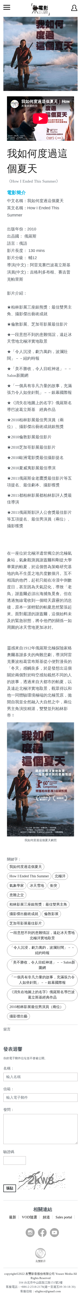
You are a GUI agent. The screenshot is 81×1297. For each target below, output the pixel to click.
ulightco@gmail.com (48, 1291)
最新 (12, 1217)
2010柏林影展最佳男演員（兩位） (36, 1007)
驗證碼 (8, 1152)
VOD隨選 (29, 1217)
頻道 (46, 1217)
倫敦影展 (51, 914)
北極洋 (60, 876)
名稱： (8, 1068)
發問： (8, 1110)
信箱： (8, 1089)
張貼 (9, 1188)
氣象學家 (16, 885)
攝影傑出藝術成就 (23, 914)
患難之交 (16, 895)
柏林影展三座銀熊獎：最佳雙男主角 (38, 904)
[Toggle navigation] (6, 7)
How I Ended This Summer (29, 876)
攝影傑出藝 (18, 1016)
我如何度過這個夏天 (25, 867)
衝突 (53, 885)
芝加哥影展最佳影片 (25, 923)
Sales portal (64, 1217)
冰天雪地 (37, 885)
